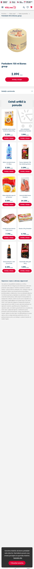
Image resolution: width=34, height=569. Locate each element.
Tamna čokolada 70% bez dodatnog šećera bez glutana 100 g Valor (25, 164)
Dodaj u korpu (17, 79)
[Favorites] (27, 7)
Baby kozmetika (23, 13)
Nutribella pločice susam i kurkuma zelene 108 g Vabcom (8, 130)
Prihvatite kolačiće (17, 563)
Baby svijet (12, 13)
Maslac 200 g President (25, 228)
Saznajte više (17, 558)
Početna (4, 13)
